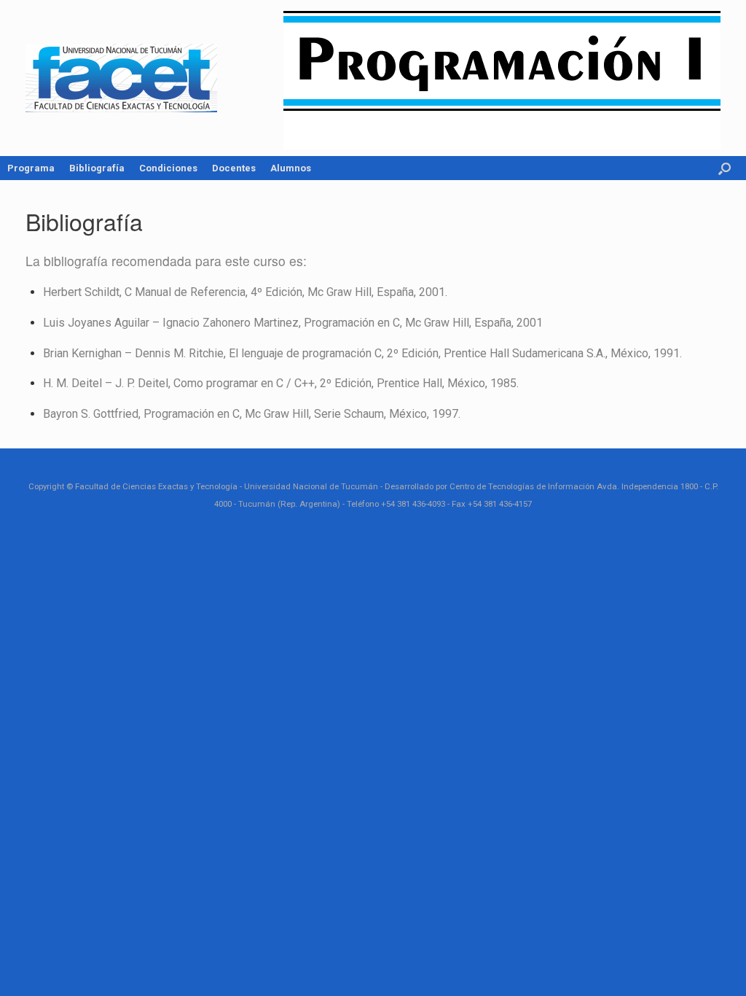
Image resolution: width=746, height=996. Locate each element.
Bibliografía (97, 168)
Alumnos (290, 168)
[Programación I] (121, 78)
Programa (31, 168)
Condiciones (168, 168)
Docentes (234, 168)
